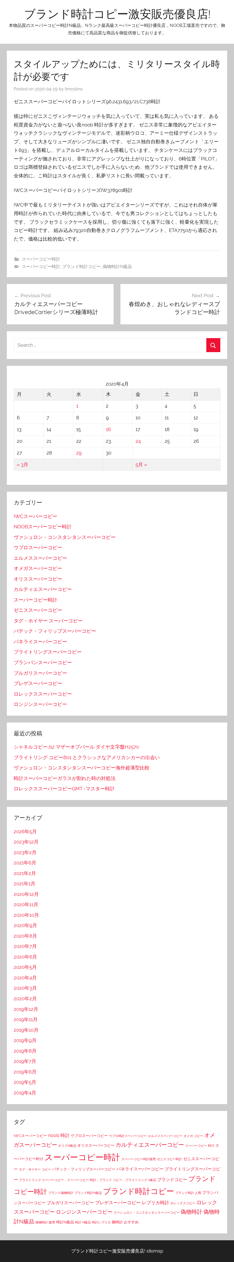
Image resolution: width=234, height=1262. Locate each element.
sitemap (154, 1251)
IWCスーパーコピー (35, 516)
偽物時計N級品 (117, 266)
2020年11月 (26, 904)
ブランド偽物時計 (60, 1192)
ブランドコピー (172, 1179)
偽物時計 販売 (45, 1222)
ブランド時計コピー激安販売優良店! (117, 14)
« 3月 (22, 464)
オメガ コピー (193, 1136)
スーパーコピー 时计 (199, 1145)
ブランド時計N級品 (88, 1192)
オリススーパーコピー (38, 579)
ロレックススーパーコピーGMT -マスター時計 (64, 788)
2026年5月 (25, 831)
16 (108, 429)
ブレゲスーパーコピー (38, 683)
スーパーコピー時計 (41, 259)
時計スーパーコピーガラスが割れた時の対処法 (65, 778)
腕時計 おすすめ (125, 1222)
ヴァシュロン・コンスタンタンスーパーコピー (65, 537)
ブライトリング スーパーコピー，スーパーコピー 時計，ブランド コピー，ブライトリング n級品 (87, 1180)
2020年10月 (26, 915)
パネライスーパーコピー (40, 641)
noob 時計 (59, 1135)
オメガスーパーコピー (38, 568)
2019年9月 (25, 1040)
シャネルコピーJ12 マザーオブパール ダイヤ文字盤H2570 (76, 747)
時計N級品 (65, 1222)
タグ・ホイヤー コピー (35, 1169)
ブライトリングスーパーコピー (48, 652)
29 (79, 453)
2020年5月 (25, 967)
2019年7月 (25, 1061)
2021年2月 (25, 873)
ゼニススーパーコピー (38, 610)
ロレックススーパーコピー (43, 694)
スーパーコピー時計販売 (138, 1159)
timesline (74, 89)
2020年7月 (25, 946)
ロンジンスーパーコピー (40, 704)
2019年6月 (25, 1072)
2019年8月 (25, 1051)
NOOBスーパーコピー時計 (43, 526)
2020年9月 (25, 925)
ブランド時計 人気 (188, 1192)
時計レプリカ (101, 1222)
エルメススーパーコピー (40, 558)
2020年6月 (25, 957)
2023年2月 (25, 852)
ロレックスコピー (182, 1203)
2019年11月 (26, 1019)
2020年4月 (25, 978)
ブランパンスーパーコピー (43, 662)
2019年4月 (25, 1093)
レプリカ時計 (155, 1202)
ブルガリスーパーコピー (40, 673)
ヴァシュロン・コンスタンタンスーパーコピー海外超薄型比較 (82, 768)
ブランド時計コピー (81, 266)
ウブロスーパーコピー (38, 547)
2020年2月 (25, 998)
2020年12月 (26, 894)
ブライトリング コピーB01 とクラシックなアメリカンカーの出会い (87, 757)
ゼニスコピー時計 (169, 1159)
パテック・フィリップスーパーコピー (55, 631)
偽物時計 (191, 1212)
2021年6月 (25, 863)
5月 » (141, 464)
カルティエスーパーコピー (43, 589)
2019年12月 (26, 1009)
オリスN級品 (67, 1145)
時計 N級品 (83, 1222)
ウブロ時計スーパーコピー (128, 1136)
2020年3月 (25, 988)
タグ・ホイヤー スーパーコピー (48, 621)
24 (138, 441)
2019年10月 (26, 1030)
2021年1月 (24, 883)
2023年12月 (26, 842)
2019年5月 (25, 1082)
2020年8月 (25, 936)
